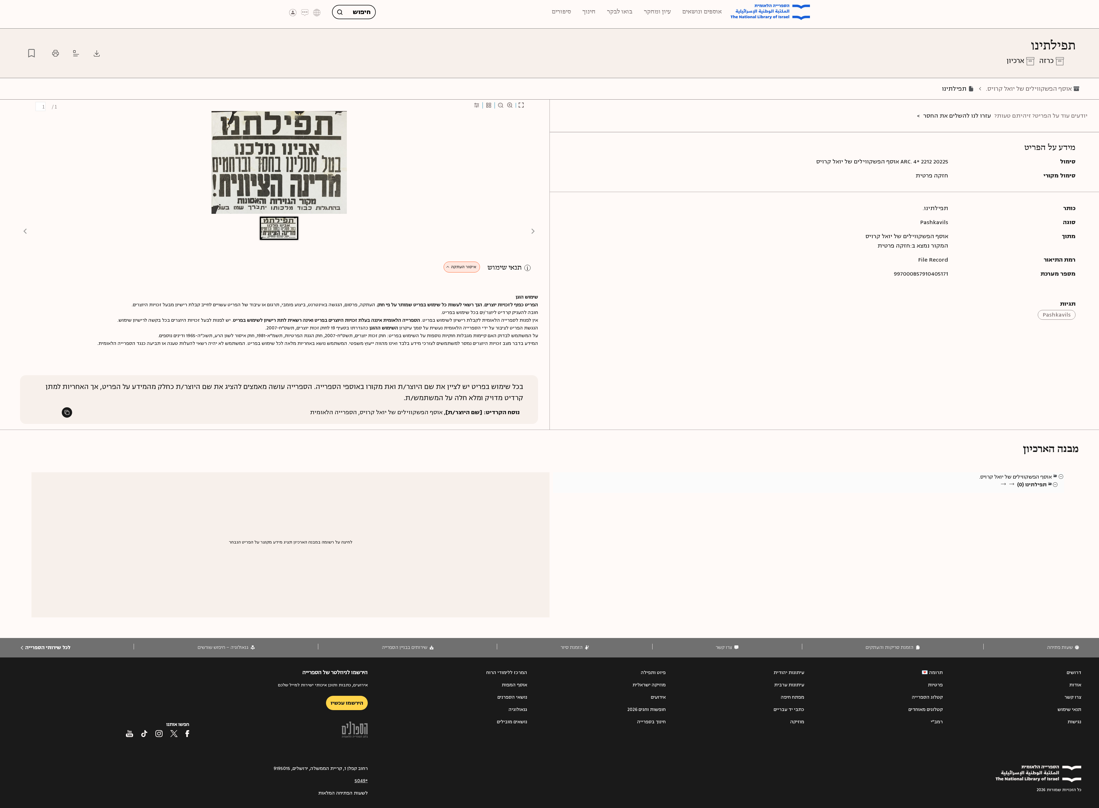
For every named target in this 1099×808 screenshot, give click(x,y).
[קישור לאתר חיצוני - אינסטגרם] (159, 733)
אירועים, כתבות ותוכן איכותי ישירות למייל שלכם (323, 685)
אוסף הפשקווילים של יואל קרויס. (1029, 89)
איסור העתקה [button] (463, 267)
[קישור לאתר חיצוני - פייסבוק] (187, 733)
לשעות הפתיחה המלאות (343, 793)
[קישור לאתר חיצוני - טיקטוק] (144, 733)
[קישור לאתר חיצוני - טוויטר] (174, 733)
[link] (1063, 647)
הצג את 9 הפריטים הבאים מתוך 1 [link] (1016, 492)
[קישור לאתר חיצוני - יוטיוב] (129, 733)
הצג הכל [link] (1039, 492)
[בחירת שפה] (317, 12)
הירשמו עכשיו (347, 703)
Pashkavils (1057, 315)
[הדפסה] (55, 53)
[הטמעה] (76, 53)
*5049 (361, 780)
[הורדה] (96, 53)
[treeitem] (1061, 476)
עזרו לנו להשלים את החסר (957, 116)
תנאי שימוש (504, 267)
